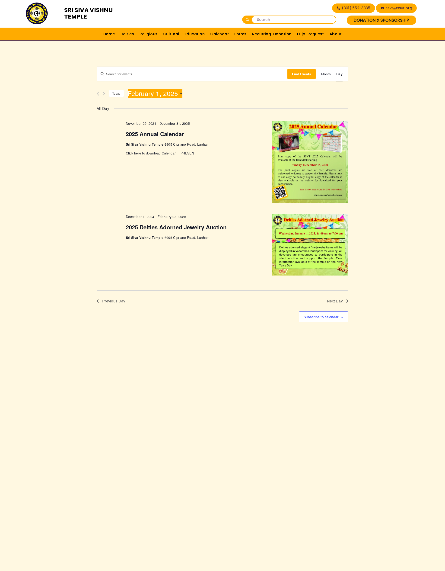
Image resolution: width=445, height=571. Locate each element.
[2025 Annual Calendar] (310, 162)
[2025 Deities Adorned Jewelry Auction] (310, 245)
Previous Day (113, 301)
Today (116, 93)
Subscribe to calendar (321, 316)
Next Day (335, 301)
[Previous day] (98, 93)
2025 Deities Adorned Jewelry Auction (176, 227)
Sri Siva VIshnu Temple (88, 13)
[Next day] (104, 93)
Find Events (301, 74)
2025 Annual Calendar (155, 134)
